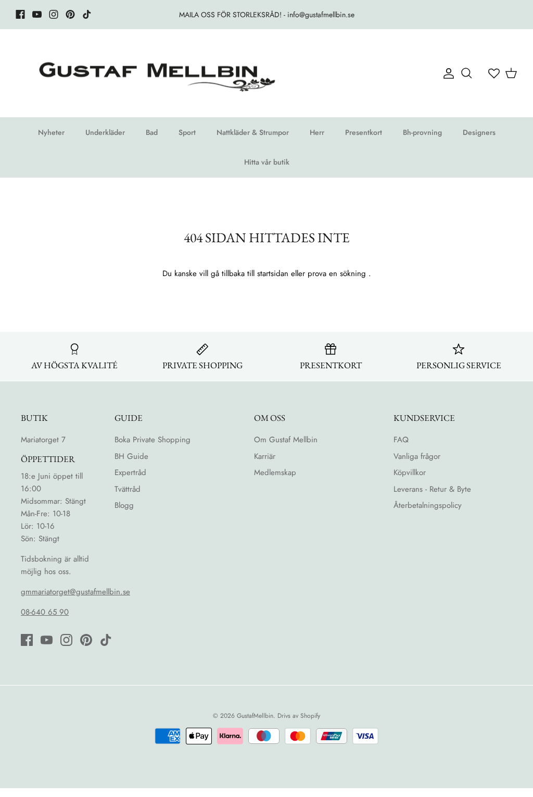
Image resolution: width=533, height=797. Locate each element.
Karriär (264, 456)
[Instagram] (53, 14)
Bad (152, 132)
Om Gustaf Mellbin (286, 439)
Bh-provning (422, 132)
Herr (317, 132)
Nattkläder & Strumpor (253, 132)
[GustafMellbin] (156, 73)
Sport (187, 132)
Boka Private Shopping (153, 439)
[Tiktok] (87, 14)
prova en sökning (337, 273)
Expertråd (130, 472)
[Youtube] (37, 14)
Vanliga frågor (417, 456)
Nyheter (51, 132)
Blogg (124, 505)
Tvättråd (128, 489)
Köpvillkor (410, 472)
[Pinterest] (70, 14)
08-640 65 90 (45, 612)
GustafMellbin (255, 715)
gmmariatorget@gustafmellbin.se (75, 591)
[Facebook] (20, 14)
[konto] (446, 73)
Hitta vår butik (266, 162)
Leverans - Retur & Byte (432, 489)
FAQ (401, 439)
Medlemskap (275, 472)
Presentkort (363, 132)
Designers (479, 132)
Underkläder (105, 132)
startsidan (272, 273)
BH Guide (131, 456)
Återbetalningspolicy (428, 505)
